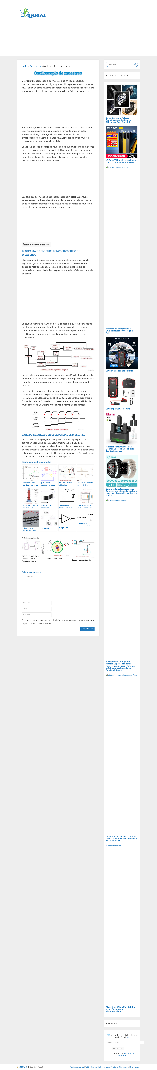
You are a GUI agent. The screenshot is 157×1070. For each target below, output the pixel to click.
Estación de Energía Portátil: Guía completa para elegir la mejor (119, 331)
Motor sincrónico (54, 558)
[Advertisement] (78, 41)
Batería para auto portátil (118, 409)
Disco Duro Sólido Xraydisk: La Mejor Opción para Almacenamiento (120, 1009)
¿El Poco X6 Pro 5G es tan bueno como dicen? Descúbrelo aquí (121, 161)
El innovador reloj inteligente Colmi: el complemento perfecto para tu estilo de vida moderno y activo (122, 492)
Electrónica (35, 66)
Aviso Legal (106, 1067)
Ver (48, 245)
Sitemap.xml (135, 1067)
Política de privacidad (125, 1054)
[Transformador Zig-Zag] (83, 548)
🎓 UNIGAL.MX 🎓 (23, 1067)
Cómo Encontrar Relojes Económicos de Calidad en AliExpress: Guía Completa (118, 120)
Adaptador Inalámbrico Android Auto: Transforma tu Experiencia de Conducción (121, 838)
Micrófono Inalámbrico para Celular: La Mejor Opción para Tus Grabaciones (120, 449)
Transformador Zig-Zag (82, 560)
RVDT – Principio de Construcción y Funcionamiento (30, 558)
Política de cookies (77, 1067)
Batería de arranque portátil (119, 371)
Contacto (115, 1067)
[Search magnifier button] (135, 64)
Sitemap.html (124, 1067)
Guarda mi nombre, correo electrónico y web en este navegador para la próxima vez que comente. (58, 622)
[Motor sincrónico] (58, 547)
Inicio (24, 66)
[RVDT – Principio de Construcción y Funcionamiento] (33, 546)
